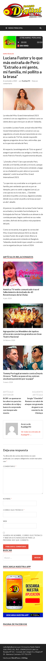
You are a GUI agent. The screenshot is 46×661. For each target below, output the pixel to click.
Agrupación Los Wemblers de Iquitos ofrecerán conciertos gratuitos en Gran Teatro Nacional (22, 334)
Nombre (7, 499)
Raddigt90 (26, 81)
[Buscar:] (23, 557)
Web (5, 521)
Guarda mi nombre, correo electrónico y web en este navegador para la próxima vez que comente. (22, 537)
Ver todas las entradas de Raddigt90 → (30, 433)
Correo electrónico (14, 510)
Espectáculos (8, 53)
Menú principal (15, 28)
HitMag (24, 658)
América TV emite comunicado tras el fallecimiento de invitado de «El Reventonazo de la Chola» (21, 292)
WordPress (15, 658)
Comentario (9, 466)
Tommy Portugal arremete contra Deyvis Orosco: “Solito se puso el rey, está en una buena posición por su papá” (23, 376)
